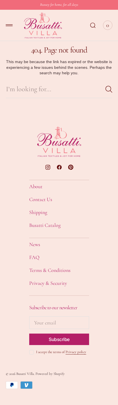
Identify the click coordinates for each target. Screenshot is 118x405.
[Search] (108, 89)
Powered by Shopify (50, 373)
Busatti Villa (25, 373)
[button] (9, 25)
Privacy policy (76, 352)
